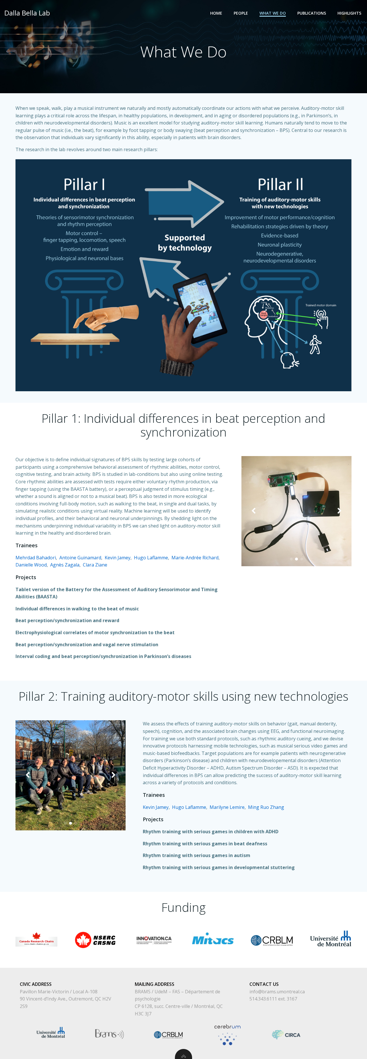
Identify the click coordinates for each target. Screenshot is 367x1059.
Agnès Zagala (64, 565)
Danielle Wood (31, 565)
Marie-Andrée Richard (194, 557)
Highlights (349, 13)
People (241, 13)
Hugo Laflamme (151, 557)
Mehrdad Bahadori (35, 557)
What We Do (272, 13)
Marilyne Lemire (227, 807)
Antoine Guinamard (80, 557)
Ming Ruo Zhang (266, 807)
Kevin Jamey (117, 557)
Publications (311, 13)
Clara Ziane (95, 565)
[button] (291, 559)
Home (216, 13)
